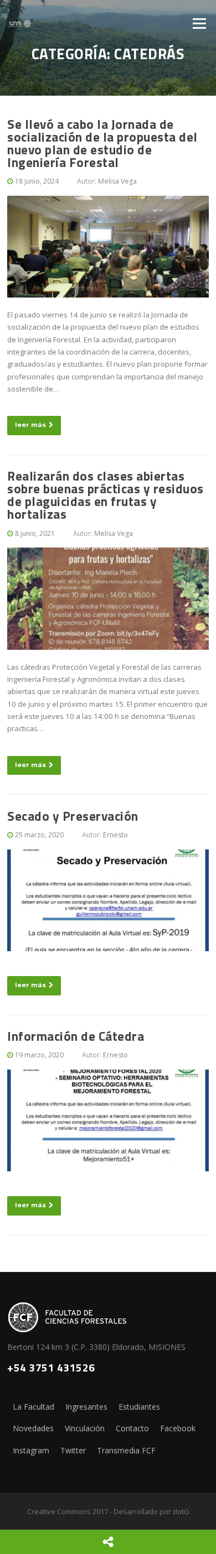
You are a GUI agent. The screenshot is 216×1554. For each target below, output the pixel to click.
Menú (199, 23)
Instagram (31, 1450)
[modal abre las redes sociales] (108, 1542)
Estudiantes (139, 1406)
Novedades (33, 1428)
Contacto (132, 1428)
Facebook (178, 1428)
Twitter (73, 1450)
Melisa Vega (117, 181)
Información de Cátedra (75, 1036)
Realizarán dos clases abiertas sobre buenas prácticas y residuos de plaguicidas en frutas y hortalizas (105, 495)
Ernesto (115, 834)
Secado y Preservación (72, 816)
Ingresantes (86, 1406)
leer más (30, 425)
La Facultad (33, 1406)
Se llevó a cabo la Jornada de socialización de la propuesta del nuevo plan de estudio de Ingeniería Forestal (102, 143)
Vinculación (85, 1428)
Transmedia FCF (126, 1450)
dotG (181, 1511)
